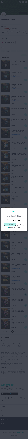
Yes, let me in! (10, 224)
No (20, 224)
